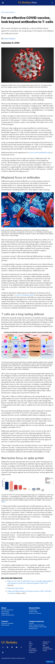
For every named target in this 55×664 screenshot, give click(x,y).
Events (31, 643)
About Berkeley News (7, 610)
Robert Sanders (9, 38)
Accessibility (46, 647)
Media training (5, 613)
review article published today (40, 152)
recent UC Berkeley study (24, 295)
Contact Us (32, 652)
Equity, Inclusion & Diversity (36, 625)
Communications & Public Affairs (38, 626)
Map (44, 645)
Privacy (45, 650)
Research (12, 12)
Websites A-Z (46, 642)
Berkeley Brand (33, 628)
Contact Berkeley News (7, 615)
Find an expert (5, 611)
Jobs (30, 645)
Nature (3, 502)
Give (30, 647)
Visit (30, 642)
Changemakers (33, 610)
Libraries (31, 623)
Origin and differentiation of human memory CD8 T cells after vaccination (29, 592)
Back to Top (50, 661)
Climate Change (33, 611)
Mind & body (5, 12)
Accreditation (32, 649)
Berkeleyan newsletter (7, 623)
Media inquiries (5, 625)
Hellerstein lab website (15, 588)
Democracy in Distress (35, 613)
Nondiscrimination (47, 649)
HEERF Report (33, 650)
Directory (45, 643)
